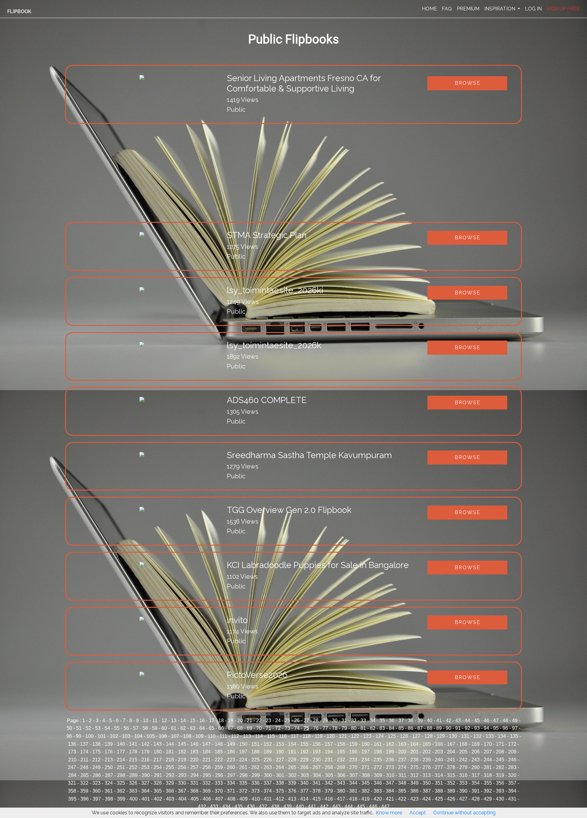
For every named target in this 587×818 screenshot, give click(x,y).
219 (182, 759)
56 (126, 728)
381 (353, 791)
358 (72, 791)
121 (343, 736)
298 (243, 775)
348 (402, 783)
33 (363, 720)
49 (515, 720)
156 (316, 744)
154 (292, 744)
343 (341, 783)
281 (488, 767)
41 (439, 720)
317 (475, 775)
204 (451, 751)
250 (109, 767)
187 (243, 751)
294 (194, 775)
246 (512, 759)
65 (211, 728)
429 (488, 798)
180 (157, 751)
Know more (389, 813)
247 (72, 767)
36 (391, 720)
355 (488, 783)
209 (512, 751)
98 (69, 736)
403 (170, 798)
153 (280, 744)
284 (72, 775)
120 (331, 736)
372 (243, 791)
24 (278, 720)
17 (211, 720)
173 (72, 751)
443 (336, 806)
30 (335, 720)
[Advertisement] (293, 173)
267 (316, 767)
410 (256, 798)
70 (259, 728)
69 (249, 728)
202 (427, 751)
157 (329, 744)
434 (226, 806)
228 (292, 759)
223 (231, 759)
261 (243, 767)
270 (353, 767)
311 (402, 775)
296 (219, 775)
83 (382, 728)
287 (109, 775)
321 (72, 783)
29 (325, 720)
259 (219, 767)
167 (451, 744)
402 (158, 798)
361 (109, 791)
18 (221, 720)
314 (439, 775)
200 (402, 751)
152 (268, 744)
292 (170, 775)
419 (365, 798)
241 (451, 759)
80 (353, 728)
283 (512, 767)
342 (329, 783)
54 (107, 728)
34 (372, 720)
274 (402, 767)
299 (256, 775)
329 (170, 783)
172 (512, 744)
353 (463, 783)
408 (231, 798)
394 (512, 791)
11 (154, 720)
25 (287, 720)
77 (325, 728)
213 (109, 759)
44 (467, 720)
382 (365, 791)
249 (96, 767)
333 (219, 783)
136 (72, 744)
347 (390, 783)
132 (477, 736)
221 (206, 759)
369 (206, 791)
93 (477, 728)
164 (414, 744)
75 (306, 728)
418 (353, 798)
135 (514, 736)
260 (231, 767)
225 (255, 759)
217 (157, 759)
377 (304, 791)
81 (363, 728)
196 (353, 751)
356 (500, 783)
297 (231, 775)
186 (231, 751)
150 (243, 744)
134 (502, 736)
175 (96, 751)
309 (378, 775)
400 (133, 798)
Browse (467, 83)
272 (378, 767)
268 (329, 767)
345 (365, 783)
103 (126, 736)
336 (255, 783)
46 (486, 720)
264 (280, 767)
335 (243, 783)
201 (414, 751)
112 (235, 736)
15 (192, 720)
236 (390, 759)
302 (292, 775)
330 (182, 783)
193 (316, 751)
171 (500, 744)
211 (84, 759)
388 (439, 791)
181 (170, 751)
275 (414, 767)
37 (401, 720)
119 (319, 736)
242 (463, 759)
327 (145, 783)
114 (259, 736)
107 (175, 736)
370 (219, 791)
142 (145, 744)
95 (496, 728)
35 (382, 720)
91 (458, 728)
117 (295, 736)
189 (268, 751)
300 (268, 775)
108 (187, 736)
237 (402, 759)
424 (427, 798)
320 (512, 775)
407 (219, 798)
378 (316, 791)
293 (182, 775)
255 (170, 767)
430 (500, 798)
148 (219, 744)
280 (475, 767)
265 (292, 767)
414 (304, 798)
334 (231, 783)
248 (84, 767)
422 (402, 798)
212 (96, 759)
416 (329, 798)
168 (463, 744)
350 (427, 783)
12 (164, 720)
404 (182, 798)
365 (157, 791)
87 (420, 728)
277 (439, 767)
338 (280, 783)
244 (488, 759)
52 (88, 728)
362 (121, 791)
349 (414, 783)
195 (341, 751)
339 (292, 783)
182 (182, 751)
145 (182, 744)
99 (78, 736)
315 (451, 775)
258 (206, 767)
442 (324, 806)
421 (390, 798)
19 (230, 720)
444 (349, 806)
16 (202, 720)
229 (304, 759)
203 (439, 751)
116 (283, 736)
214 (121, 759)
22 (259, 720)
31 (344, 720)
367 (182, 791)
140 (121, 744)
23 (268, 720)
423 (414, 798)
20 (240, 720)
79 (344, 728)
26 (297, 720)
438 (275, 806)
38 (410, 720)
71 (268, 728)
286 (97, 775)
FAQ (447, 9)
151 (255, 744)
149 (231, 744)
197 (365, 751)
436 (251, 806)
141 (133, 744)
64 (202, 728)
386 (414, 791)
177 (121, 751)
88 (429, 728)
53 (98, 728)
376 (292, 791)
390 (463, 791)
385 (402, 791)
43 (458, 720)
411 (268, 798)
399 (121, 798)
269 (341, 767)
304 (317, 775)
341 (316, 783)
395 (72, 798)
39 (420, 720)
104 (138, 736)
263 (268, 767)
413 (292, 798)
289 (133, 775)
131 (465, 736)
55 (117, 728)
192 (304, 751)
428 (475, 798)
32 (353, 720)
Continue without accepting (464, 813)
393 (500, 791)
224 (243, 759)
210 (72, 759)
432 (202, 806)
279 (463, 767)
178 (133, 751)
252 (133, 767)
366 (170, 791)
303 (305, 775)
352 (451, 783)
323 (96, 783)
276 (427, 767)
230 (316, 759)
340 (304, 783)
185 (219, 751)
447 (385, 806)
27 (306, 720)
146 (194, 744)
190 (280, 751)
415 (316, 798)
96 (505, 728)
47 (496, 720)
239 (427, 759)
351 (439, 783)
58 (145, 728)
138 (96, 744)
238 (414, 759)
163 (402, 744)
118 (307, 736)
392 (488, 791)
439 (287, 806)
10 (145, 720)
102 (114, 736)
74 (297, 728)
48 (505, 720)
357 (512, 783)
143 (157, 744)
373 (255, 791)
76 (316, 728)
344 (353, 783)
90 (448, 728)
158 (341, 744)
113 (247, 736)
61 (173, 728)
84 (391, 728)
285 (84, 775)
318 (488, 775)
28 (316, 720)
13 (173, 720)
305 (329, 775)
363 (133, 791)
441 (312, 806)
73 (287, 728)
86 (410, 728)
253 (145, 767)
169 (475, 744)
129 (441, 736)
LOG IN (533, 9)
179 (145, 751)
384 (390, 791)
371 (231, 791)
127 (416, 736)
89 (439, 728)
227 (280, 759)
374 (268, 791)
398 (109, 798)
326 (133, 783)
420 (378, 798)
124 (379, 736)
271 (365, 767)
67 (230, 728)
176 (109, 751)
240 (439, 759)
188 (255, 751)
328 (157, 783)
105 (150, 736)
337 (268, 783)
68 (240, 728)
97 (515, 728)
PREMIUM (468, 9)
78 (335, 728)
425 (439, 798)
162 (390, 744)
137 (84, 744)
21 (249, 720)
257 (194, 767)
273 (390, 767)
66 (221, 728)
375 (280, 791)
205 (463, 751)
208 (500, 751)
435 (238, 806)
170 (488, 744)
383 (378, 791)
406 (207, 798)
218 (170, 759)
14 (183, 720)
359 (84, 791)
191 (292, 751)
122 (355, 736)
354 (475, 783)
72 (278, 728)
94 (486, 728)
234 (365, 759)
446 (373, 806)
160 (365, 744)
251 (121, 767)
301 (280, 775)
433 (214, 806)
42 (448, 720)
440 (300, 806)
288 (121, 775)
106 (163, 736)
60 (164, 728)
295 (207, 775)
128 (428, 736)
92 (467, 728)
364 (145, 791)
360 (96, 791)
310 (390, 775)
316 (463, 775)
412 (280, 798)
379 (329, 791)
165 (427, 744)
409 (243, 798)
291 (158, 775)
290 (146, 775)
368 (194, 791)
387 (427, 791)
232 (341, 759)
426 (451, 798)
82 (372, 728)
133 (489, 736)
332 (206, 783)
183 (194, 751)
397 (97, 798)
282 (500, 767)
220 (194, 759)
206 (475, 751)
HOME (429, 9)
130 (453, 736)
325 (121, 783)
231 (329, 759)
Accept (417, 813)
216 (145, 759)
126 (404, 736)
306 (341, 775)
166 (439, 744)
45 (477, 720)
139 (109, 744)
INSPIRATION (500, 9)
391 (475, 791)
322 (84, 783)
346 (378, 783)
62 (183, 728)
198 (378, 751)
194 (329, 751)
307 (353, 775)
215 (133, 759)
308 (366, 775)
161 (378, 744)
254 (157, 767)
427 (463, 798)
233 (353, 759)
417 (341, 798)
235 (378, 759)
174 (84, 751)
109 (199, 736)
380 (341, 791)
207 (488, 751)
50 (69, 728)
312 (414, 775)
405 (194, 798)
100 (89, 736)
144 (170, 744)
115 (271, 736)
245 (500, 759)
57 (135, 728)
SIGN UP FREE (563, 9)
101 (102, 736)
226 (268, 759)
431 (512, 798)
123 (367, 736)
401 (146, 798)
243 (475, 759)
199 (390, 751)
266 (304, 767)
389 (451, 791)
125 (392, 736)
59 (154, 728)
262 (255, 767)
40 (429, 720)
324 (109, 783)
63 (192, 728)
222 (219, 759)
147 (206, 744)
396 (84, 798)
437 (263, 806)
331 (194, 783)
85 (401, 728)
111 (223, 736)
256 (182, 767)
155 (304, 744)
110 (212, 736)
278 (451, 767)
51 (79, 728)
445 (361, 806)
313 (427, 775)
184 (206, 751)
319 (500, 775)
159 (353, 744)
